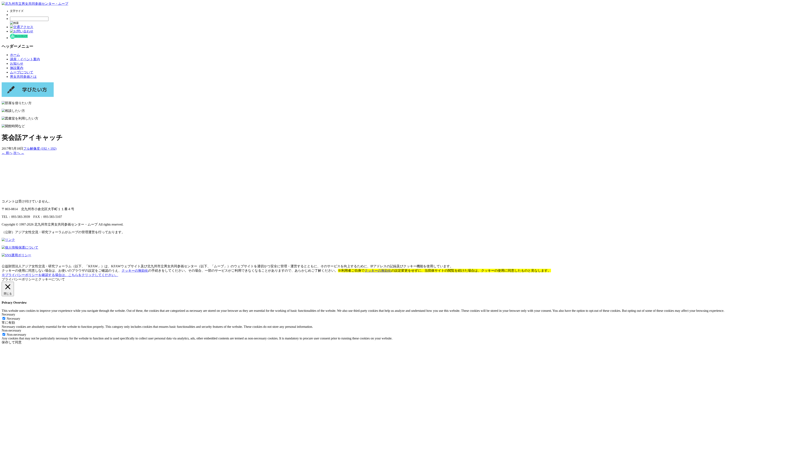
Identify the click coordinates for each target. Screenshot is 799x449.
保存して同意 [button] (12, 342)
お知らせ (16, 63)
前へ (7, 153)
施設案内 (16, 68)
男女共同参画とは (23, 76)
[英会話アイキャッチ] (22, 194)
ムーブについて (21, 72)
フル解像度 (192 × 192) (39, 148)
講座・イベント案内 (25, 59)
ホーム (15, 55)
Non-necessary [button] (11, 330)
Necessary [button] (8, 314)
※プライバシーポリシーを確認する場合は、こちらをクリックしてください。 (60, 275)
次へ (18, 153)
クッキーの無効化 (135, 270)
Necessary (13, 318)
